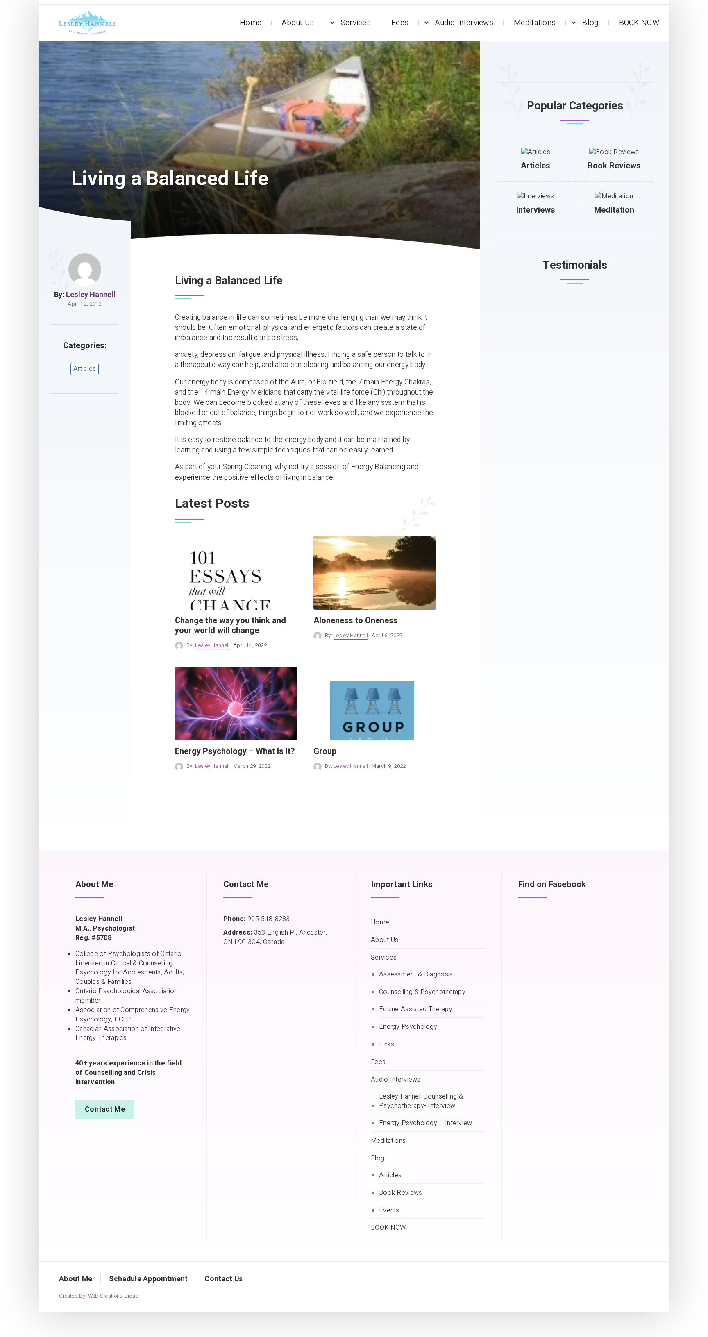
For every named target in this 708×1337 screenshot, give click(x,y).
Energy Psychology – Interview (425, 1123)
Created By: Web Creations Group (98, 1296)
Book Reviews (614, 166)
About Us (298, 22)
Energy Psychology (408, 1027)
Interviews (535, 210)
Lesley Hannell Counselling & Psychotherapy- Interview (421, 1101)
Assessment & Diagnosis (416, 974)
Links (387, 1044)
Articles (84, 369)
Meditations (535, 22)
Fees (399, 22)
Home (250, 22)
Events (389, 1210)
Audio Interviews (464, 22)
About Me (75, 1279)
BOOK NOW (639, 22)
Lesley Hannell (91, 294)
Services (356, 22)
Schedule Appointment (148, 1279)
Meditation (614, 210)
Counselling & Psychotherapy (422, 992)
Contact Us (223, 1279)
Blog (590, 22)
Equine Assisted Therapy (415, 1009)
